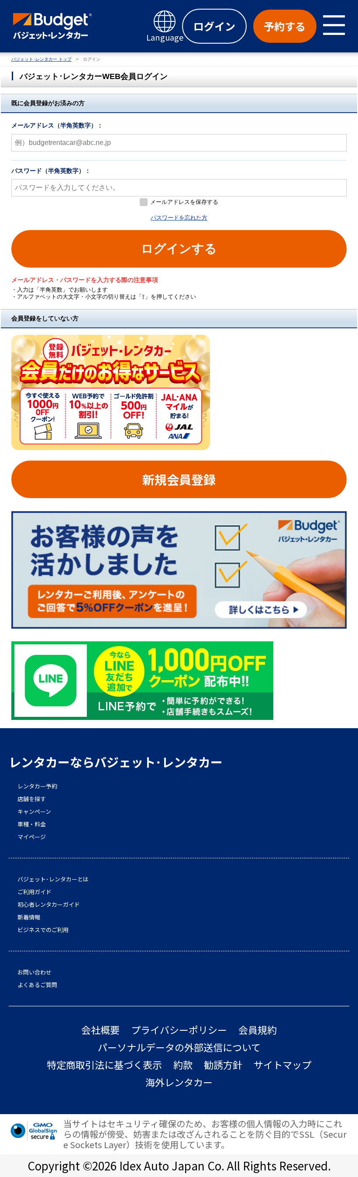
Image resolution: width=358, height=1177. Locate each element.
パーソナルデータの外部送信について (179, 1047)
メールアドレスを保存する (184, 202)
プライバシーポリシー (179, 1030)
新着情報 (28, 917)
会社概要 (100, 1030)
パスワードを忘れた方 (179, 217)
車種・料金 (31, 824)
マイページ (31, 836)
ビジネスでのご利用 (43, 929)
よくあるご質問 (37, 984)
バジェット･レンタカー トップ (41, 59)
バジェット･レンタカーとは (53, 879)
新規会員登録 (179, 479)
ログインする (179, 248)
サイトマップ (282, 1064)
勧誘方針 (223, 1064)
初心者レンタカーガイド (48, 904)
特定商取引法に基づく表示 (104, 1064)
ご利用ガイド (34, 891)
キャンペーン (34, 811)
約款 (183, 1064)
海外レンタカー (179, 1082)
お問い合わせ (34, 972)
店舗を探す (31, 798)
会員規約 (257, 1030)
